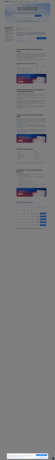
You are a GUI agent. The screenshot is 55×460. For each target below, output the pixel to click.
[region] (27, 456)
